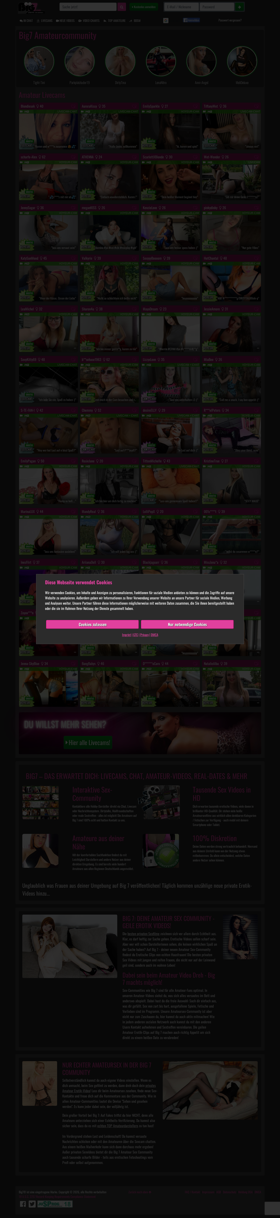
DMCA (154, 634)
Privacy (144, 634)
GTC (135, 634)
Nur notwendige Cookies (187, 624)
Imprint (126, 634)
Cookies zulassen (93, 624)
